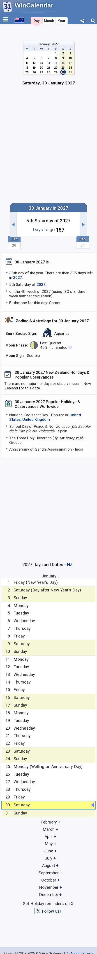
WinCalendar (34, 5)
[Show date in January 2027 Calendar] (48, 65)
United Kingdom (36, 419)
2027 (17, 277)
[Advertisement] (48, 146)
